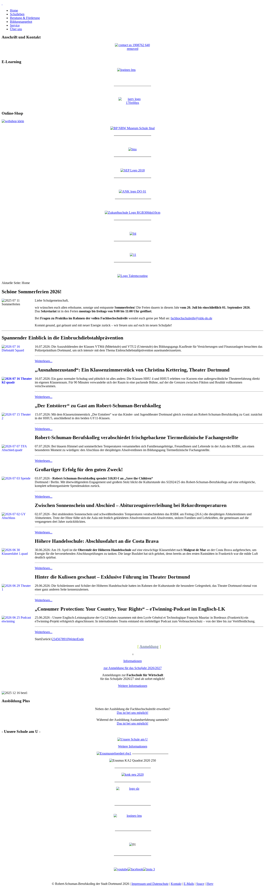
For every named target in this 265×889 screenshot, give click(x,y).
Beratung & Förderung (25, 18)
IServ (209, 883)
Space (200, 883)
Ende (80, 639)
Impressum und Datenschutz (150, 883)
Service (15, 25)
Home (14, 10)
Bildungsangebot (21, 21)
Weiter (73, 639)
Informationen (132, 661)
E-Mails (189, 883)
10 (67, 639)
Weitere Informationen (132, 686)
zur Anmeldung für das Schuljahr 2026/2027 (133, 668)
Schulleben (17, 14)
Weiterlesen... (43, 361)
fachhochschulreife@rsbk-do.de (191, 318)
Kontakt (176, 883)
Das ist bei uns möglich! (132, 712)
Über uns (16, 29)
